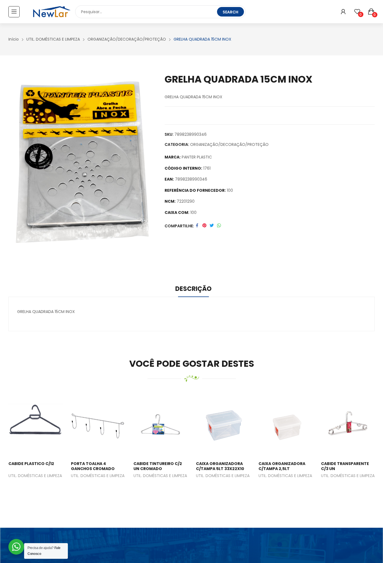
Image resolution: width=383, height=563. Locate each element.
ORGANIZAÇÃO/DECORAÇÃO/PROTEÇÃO (229, 144)
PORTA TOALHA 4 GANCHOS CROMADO (93, 466)
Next (367, 446)
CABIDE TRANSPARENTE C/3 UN (345, 466)
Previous (15, 446)
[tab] (193, 290)
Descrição (193, 288)
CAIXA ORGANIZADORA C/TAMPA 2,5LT (282, 466)
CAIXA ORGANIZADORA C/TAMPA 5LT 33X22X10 (220, 466)
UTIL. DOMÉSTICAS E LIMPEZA (35, 476)
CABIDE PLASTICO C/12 (31, 463)
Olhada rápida (37, 424)
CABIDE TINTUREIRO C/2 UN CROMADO (157, 466)
